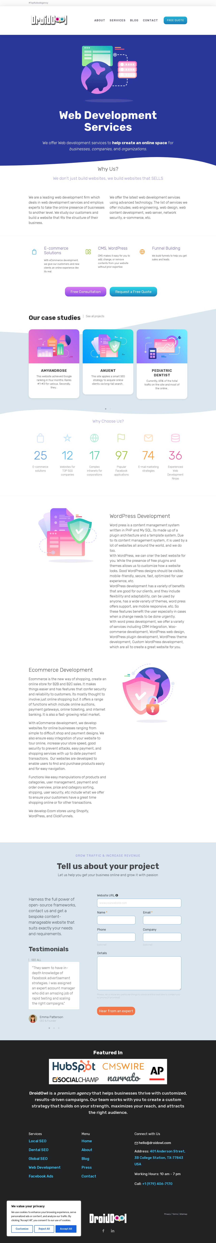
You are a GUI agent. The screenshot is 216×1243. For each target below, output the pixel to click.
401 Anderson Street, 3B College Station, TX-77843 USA (159, 1157)
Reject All (44, 1228)
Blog (134, 20)
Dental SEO (38, 1150)
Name (102, 912)
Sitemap (183, 1214)
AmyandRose (54, 370)
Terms (175, 1214)
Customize (22, 1228)
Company (149, 929)
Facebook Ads (41, 1176)
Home (87, 1141)
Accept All (66, 1228)
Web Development (45, 1167)
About (99, 20)
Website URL (107, 895)
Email (148, 912)
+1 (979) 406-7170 (157, 1184)
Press (87, 1167)
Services (118, 20)
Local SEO (37, 1141)
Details (102, 953)
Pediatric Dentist (162, 372)
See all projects (95, 316)
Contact (150, 20)
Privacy (167, 1214)
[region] (44, 1218)
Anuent (108, 370)
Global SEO (38, 1158)
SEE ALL (36, 960)
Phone (101, 929)
